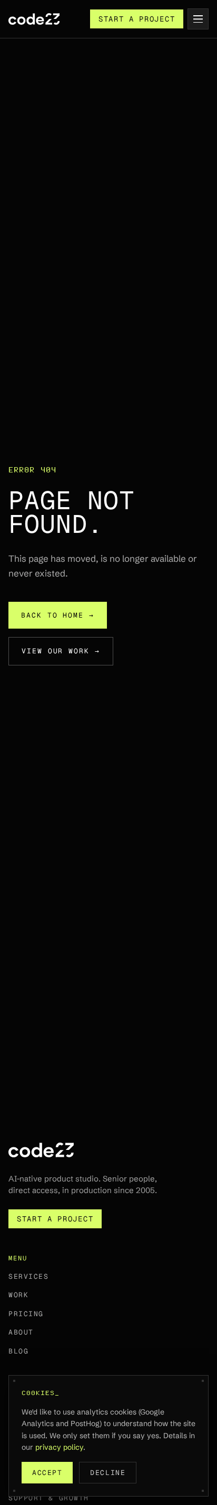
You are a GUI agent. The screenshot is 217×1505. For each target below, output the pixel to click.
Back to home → (57, 615)
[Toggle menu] (198, 18)
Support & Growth (48, 1497)
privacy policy (59, 1447)
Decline (107, 1472)
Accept (47, 1472)
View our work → (61, 651)
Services (28, 1276)
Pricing (26, 1313)
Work (18, 1294)
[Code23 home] (34, 19)
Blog (18, 1351)
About (21, 1332)
